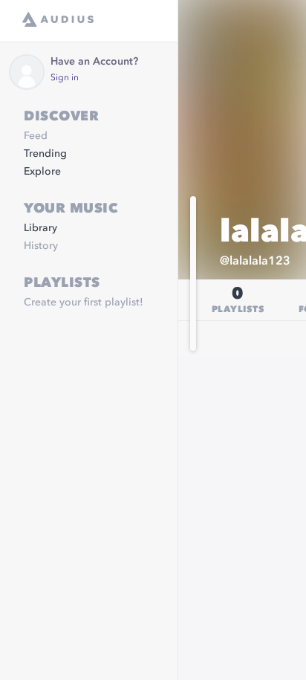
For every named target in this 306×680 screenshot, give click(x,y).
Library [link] (40, 228)
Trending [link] (45, 154)
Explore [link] (42, 171)
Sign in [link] (65, 78)
